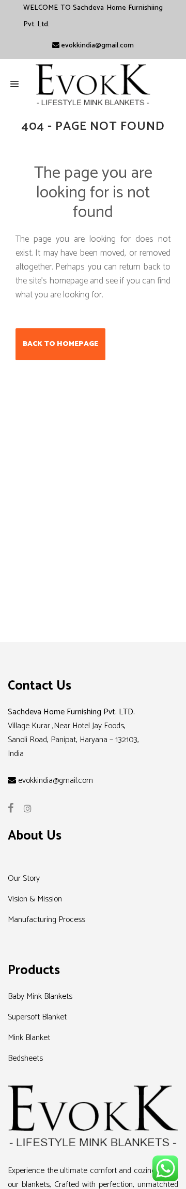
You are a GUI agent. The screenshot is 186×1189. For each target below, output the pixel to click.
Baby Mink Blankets (40, 996)
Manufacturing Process (46, 920)
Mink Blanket (29, 1038)
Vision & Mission (35, 899)
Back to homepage (60, 344)
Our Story (24, 878)
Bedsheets (25, 1058)
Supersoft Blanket (37, 1017)
